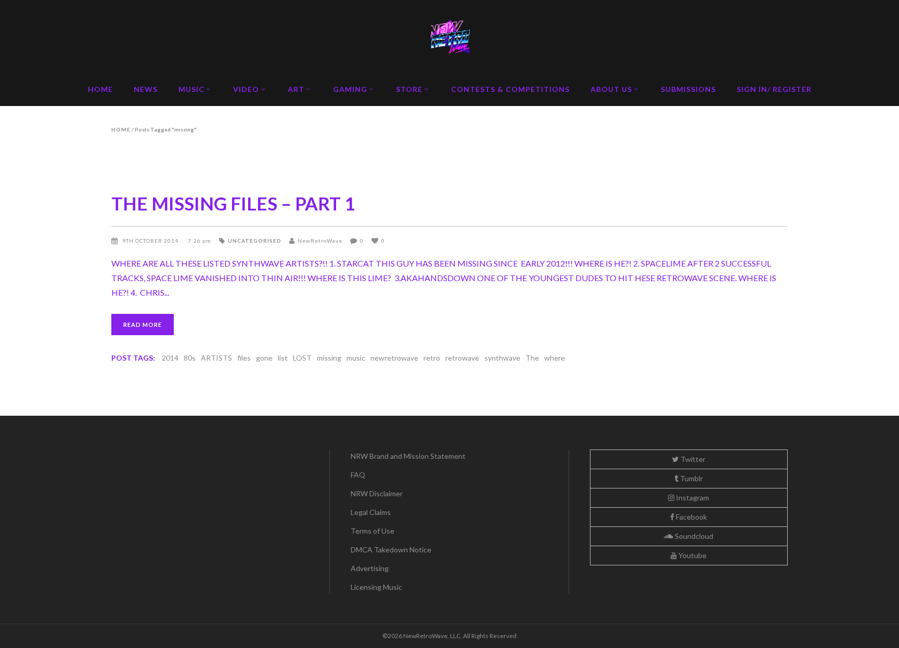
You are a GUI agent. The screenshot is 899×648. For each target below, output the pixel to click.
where (554, 357)
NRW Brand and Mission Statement (408, 456)
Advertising (370, 568)
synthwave (502, 357)
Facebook (690, 516)
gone (264, 357)
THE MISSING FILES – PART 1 (233, 203)
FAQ (358, 474)
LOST (302, 357)
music (355, 357)
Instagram (691, 497)
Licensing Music (376, 587)
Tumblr (690, 478)
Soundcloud (693, 536)
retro (431, 357)
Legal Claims (371, 512)
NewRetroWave (320, 240)
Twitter (692, 459)
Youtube (692, 555)
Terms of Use (372, 530)
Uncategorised (254, 240)
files (244, 357)
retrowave (462, 357)
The (532, 357)
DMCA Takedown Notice (391, 549)
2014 (170, 357)
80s (190, 357)
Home (121, 129)
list (283, 357)
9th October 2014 (151, 240)
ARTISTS (216, 357)
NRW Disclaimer (377, 493)
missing (329, 357)
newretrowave (394, 357)
